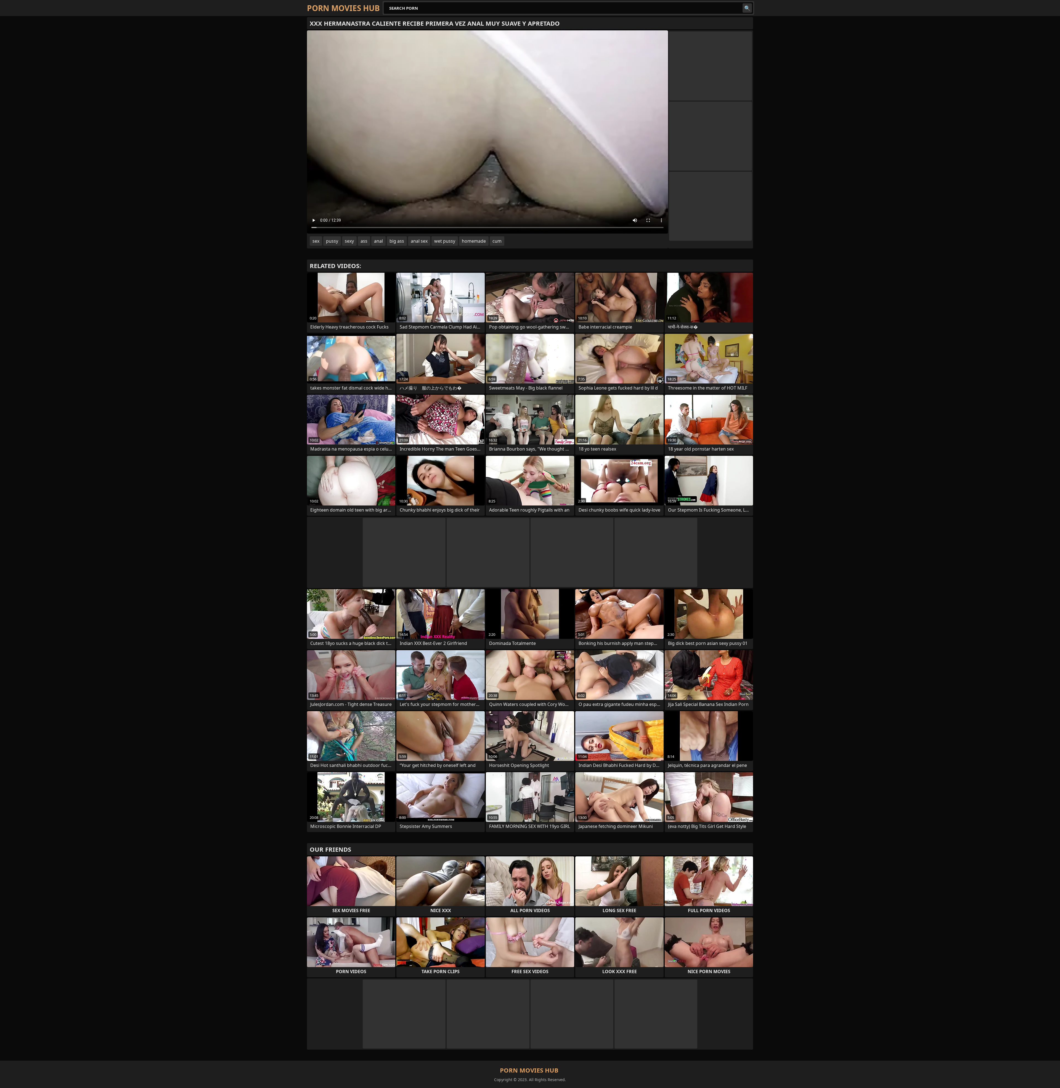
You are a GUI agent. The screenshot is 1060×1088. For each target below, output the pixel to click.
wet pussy (444, 241)
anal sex (419, 241)
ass (364, 241)
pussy (332, 241)
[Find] (747, 8)
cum (497, 241)
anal (378, 241)
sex (315, 241)
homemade (474, 241)
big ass (396, 241)
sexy (349, 241)
